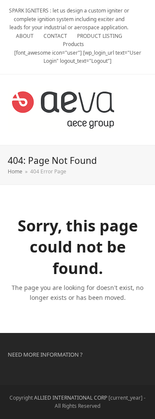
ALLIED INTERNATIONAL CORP (70, 397)
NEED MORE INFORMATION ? (45, 354)
